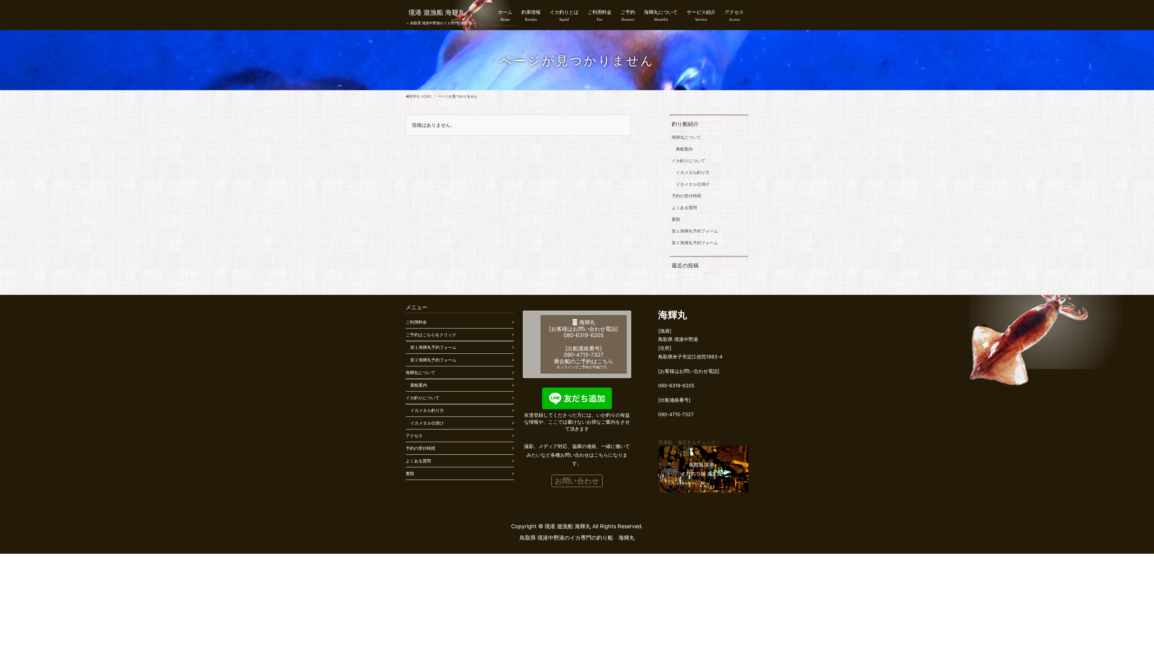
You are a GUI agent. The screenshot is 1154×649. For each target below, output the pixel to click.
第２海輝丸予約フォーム (695, 242)
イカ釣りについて (688, 160)
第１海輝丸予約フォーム (695, 230)
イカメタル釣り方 (693, 172)
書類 (676, 219)
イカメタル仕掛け (693, 184)
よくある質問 (684, 207)
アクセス (414, 435)
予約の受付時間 (686, 195)
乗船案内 (684, 148)
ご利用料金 (416, 321)
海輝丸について (686, 137)
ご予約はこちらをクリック (431, 334)
